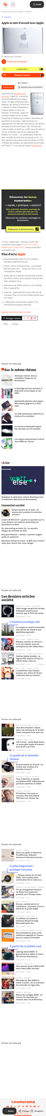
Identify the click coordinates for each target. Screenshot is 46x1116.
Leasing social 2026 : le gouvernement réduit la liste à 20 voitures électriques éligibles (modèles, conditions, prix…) (30, 954)
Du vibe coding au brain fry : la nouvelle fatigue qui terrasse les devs (19, 529)
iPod (6, 324)
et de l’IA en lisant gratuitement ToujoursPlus (19, 246)
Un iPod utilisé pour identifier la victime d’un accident (29, 415)
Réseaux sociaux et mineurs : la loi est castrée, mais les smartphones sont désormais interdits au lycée (29, 644)
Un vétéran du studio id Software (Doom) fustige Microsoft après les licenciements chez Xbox (27, 920)
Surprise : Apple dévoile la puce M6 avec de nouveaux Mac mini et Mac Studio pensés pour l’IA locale (24, 295)
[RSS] (30, 1106)
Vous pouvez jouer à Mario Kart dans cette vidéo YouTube (30, 967)
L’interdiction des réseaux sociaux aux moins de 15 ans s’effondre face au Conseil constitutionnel (29, 672)
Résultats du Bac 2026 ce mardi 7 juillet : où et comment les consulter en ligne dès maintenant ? (30, 982)
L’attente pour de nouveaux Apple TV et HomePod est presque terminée (21, 303)
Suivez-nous (8, 87)
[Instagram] (19, 1106)
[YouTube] (7, 1106)
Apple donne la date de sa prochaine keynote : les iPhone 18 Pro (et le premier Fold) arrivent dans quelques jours (23, 278)
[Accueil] (5, 4)
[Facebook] (23, 1106)
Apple (21, 254)
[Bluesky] (34, 1106)
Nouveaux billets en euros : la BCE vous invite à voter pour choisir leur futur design (22, 542)
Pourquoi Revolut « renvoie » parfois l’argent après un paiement (21, 535)
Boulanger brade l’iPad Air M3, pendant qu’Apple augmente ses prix (21, 260)
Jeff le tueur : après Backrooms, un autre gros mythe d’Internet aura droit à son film (30, 744)
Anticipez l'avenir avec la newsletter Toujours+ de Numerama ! (25, 378)
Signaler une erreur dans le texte (16, 312)
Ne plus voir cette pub (11, 363)
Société (7, 17)
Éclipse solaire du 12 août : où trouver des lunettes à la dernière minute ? (27, 512)
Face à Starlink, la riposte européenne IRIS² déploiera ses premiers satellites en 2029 (30, 781)
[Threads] (38, 1106)
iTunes (15, 324)
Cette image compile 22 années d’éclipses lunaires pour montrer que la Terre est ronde (30, 610)
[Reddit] (26, 1106)
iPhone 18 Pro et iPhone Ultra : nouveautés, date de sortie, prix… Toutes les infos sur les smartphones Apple (23, 269)
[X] (15, 1106)
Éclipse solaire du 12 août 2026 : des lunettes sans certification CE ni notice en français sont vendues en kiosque (28, 877)
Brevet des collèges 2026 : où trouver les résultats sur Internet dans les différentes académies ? (29, 997)
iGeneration (37, 145)
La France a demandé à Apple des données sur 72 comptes (27, 427)
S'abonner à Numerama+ (21, 229)
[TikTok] (11, 1106)
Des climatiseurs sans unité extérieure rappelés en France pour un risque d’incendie (29, 935)
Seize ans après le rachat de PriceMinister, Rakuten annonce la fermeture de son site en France (29, 854)
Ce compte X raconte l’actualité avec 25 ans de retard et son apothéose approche (30, 629)
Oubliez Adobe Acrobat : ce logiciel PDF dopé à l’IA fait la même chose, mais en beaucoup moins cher (29, 658)
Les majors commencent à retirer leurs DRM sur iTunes (29, 440)
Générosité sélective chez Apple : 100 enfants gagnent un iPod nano (29, 403)
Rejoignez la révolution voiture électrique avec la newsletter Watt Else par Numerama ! (22, 498)
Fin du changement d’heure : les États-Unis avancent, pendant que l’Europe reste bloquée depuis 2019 (29, 891)
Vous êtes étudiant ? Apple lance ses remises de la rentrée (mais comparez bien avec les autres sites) (30, 729)
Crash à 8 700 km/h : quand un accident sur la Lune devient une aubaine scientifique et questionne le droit (22, 522)
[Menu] (13, 4)
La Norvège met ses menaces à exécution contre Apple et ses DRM (28, 390)
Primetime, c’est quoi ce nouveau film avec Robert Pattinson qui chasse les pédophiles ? (27, 795)
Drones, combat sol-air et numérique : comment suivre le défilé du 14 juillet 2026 (30, 906)
